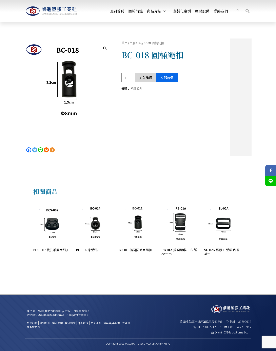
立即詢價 (167, 77)
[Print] (46, 149)
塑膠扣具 (136, 43)
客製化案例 (182, 11)
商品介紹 (154, 11)
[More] (52, 149)
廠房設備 (202, 11)
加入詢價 (145, 77)
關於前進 (135, 11)
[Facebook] (28, 149)
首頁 (124, 43)
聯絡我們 (221, 11)
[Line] (40, 149)
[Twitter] (34, 149)
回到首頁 (117, 11)
